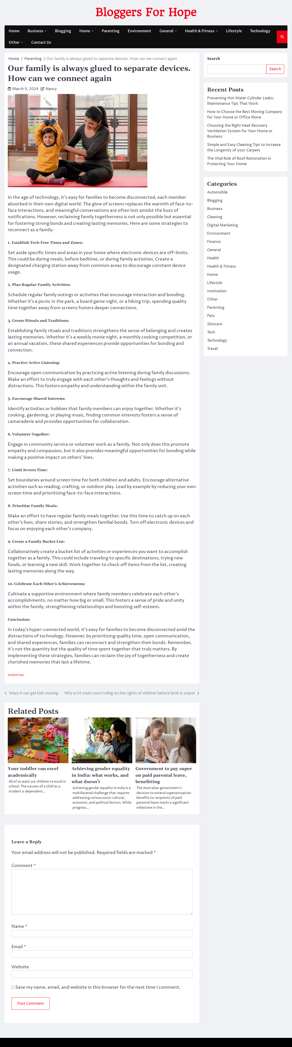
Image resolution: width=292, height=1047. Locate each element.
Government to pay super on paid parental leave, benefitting (164, 775)
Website (20, 967)
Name (19, 926)
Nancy (51, 88)
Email (18, 947)
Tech (211, 332)
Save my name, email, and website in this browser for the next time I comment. (98, 987)
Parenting (111, 31)
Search (213, 58)
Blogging (63, 31)
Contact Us (41, 42)
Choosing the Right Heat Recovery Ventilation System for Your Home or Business (240, 131)
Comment (23, 866)
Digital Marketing (222, 225)
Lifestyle (234, 31)
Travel (212, 348)
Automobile (217, 192)
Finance (214, 241)
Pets (211, 315)
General (166, 31)
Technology (260, 31)
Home (14, 31)
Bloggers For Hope (146, 12)
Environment (139, 31)
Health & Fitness (199, 31)
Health (213, 258)
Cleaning (214, 217)
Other (14, 42)
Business (35, 31)
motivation (217, 291)
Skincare (214, 324)
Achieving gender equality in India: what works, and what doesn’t (101, 775)
